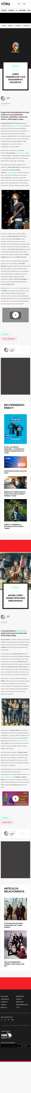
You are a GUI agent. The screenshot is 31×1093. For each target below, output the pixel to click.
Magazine (22, 10)
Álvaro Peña (8, 98)
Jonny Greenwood (5, 103)
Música (4, 10)
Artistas (19, 999)
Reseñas (10, 25)
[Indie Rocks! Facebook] (2, 1020)
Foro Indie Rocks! (22, 1004)
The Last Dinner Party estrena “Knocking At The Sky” (14, 964)
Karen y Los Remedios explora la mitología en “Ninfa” (13, 526)
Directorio (20, 1002)
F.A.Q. (18, 1007)
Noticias (4, 25)
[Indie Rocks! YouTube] (13, 1020)
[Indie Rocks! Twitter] (5, 1020)
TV (16, 10)
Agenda (11, 10)
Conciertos (18, 25)
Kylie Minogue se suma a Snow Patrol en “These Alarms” (13, 925)
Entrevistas (20, 996)
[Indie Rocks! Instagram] (9, 1020)
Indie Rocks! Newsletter (8, 1042)
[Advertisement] (15, 376)
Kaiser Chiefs (4, 622)
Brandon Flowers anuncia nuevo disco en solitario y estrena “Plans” (15, 494)
